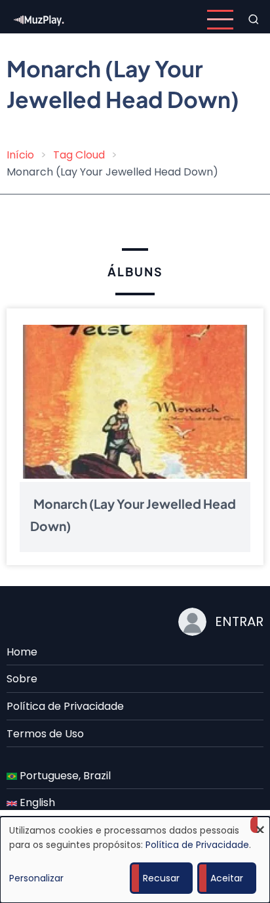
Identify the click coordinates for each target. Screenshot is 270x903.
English (36, 802)
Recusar (161, 878)
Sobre (22, 678)
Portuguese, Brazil (64, 775)
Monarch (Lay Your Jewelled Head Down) (133, 515)
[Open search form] (253, 19)
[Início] (39, 18)
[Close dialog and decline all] (260, 825)
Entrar (239, 621)
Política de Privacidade (65, 706)
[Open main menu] (220, 19)
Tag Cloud (79, 154)
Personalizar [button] (36, 878)
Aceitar (226, 878)
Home (22, 651)
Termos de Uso (45, 733)
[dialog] (135, 860)
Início (20, 154)
